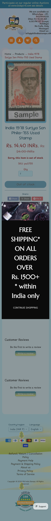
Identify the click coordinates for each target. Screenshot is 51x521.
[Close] (45, 205)
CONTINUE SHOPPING (25, 308)
